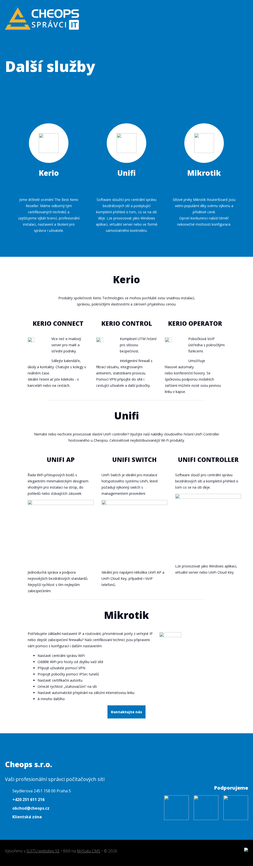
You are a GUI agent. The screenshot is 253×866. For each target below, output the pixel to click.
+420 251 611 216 (28, 799)
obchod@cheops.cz (30, 808)
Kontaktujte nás (126, 712)
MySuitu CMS (88, 851)
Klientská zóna (27, 817)
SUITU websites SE (43, 851)
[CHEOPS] (42, 19)
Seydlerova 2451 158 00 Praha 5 (41, 791)
